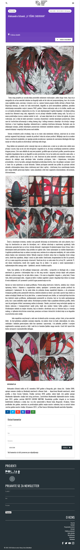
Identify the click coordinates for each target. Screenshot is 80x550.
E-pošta (7, 491)
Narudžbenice (71, 535)
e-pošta (10, 425)
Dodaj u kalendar (64, 40)
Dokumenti (72, 537)
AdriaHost (29, 548)
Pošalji (67, 448)
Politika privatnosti (70, 531)
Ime (9, 433)
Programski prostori (69, 527)
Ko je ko (73, 523)
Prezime (7, 505)
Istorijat (73, 529)
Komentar (10, 441)
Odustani (12, 448)
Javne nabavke (71, 533)
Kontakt (73, 525)
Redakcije (72, 539)
